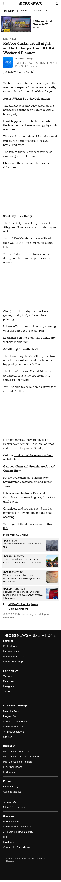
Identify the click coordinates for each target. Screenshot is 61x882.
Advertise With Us (13, 726)
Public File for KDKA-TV (16, 751)
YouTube (8, 676)
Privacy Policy (10, 786)
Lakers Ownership (13, 661)
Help (5, 837)
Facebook (8, 681)
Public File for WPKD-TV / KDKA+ (21, 756)
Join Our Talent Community (18, 832)
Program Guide (11, 716)
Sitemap (7, 737)
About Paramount (12, 821)
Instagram (8, 686)
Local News (9, 39)
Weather (37, 10)
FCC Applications (12, 767)
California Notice (12, 792)
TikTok (6, 691)
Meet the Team (11, 711)
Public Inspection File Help (17, 762)
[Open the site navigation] (11, 3)
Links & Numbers (18, 608)
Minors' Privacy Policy (15, 807)
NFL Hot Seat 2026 (13, 656)
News (24, 10)
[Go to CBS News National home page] (30, 3)
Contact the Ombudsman (16, 847)
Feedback (8, 842)
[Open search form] (57, 3)
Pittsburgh (8, 10)
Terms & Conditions (13, 732)
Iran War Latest (11, 651)
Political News (10, 646)
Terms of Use (10, 802)
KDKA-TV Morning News (23, 604)
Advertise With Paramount (17, 826)
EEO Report (9, 772)
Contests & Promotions (15, 721)
